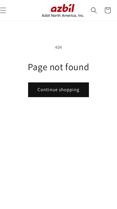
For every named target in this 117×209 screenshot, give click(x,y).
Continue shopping (58, 89)
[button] (94, 10)
